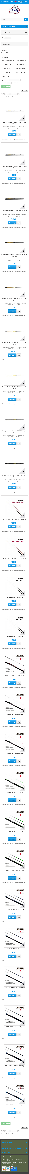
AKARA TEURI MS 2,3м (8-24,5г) (14, 1027)
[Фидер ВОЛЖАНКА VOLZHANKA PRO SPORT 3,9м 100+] (14, 243)
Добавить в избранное (7, 139)
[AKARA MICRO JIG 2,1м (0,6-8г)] (14, 586)
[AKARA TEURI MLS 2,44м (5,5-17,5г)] (14, 976)
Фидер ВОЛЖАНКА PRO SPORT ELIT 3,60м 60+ (14, 299)
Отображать (4, 82)
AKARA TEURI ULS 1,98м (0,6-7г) (14, 675)
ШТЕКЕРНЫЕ (20, 73)
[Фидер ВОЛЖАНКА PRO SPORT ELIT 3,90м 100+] (14, 463)
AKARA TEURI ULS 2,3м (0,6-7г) (14, 753)
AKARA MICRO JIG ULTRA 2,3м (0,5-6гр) (14, 558)
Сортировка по (4, 80)
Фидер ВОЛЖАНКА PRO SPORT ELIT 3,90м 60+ (14, 387)
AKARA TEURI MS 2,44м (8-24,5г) (14, 1066)
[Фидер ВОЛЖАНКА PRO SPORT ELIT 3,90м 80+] (14, 419)
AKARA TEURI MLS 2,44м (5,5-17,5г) (14, 987)
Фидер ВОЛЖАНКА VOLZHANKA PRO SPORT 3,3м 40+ (14, 122)
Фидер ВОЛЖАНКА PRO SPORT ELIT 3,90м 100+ (14, 475)
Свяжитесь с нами (20, 2)
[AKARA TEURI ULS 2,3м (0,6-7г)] (14, 742)
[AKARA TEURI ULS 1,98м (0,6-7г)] (14, 664)
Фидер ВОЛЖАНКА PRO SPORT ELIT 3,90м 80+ (14, 431)
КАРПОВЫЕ (7, 73)
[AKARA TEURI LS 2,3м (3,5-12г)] (14, 820)
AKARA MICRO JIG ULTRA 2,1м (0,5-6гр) (14, 519)
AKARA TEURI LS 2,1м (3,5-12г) (14, 792)
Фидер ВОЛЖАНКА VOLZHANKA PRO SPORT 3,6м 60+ (14, 167)
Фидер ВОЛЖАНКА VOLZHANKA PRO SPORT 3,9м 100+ (14, 255)
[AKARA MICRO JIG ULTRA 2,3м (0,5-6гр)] (14, 547)
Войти (26, 1)
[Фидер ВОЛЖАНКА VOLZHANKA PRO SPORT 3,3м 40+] (14, 110)
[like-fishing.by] (14, 9)
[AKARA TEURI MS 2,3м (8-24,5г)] (14, 1015)
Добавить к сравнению (20, 139)
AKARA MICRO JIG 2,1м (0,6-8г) (14, 597)
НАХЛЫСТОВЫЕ (7, 77)
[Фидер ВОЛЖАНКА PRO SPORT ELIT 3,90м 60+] (14, 375)
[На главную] (2, 38)
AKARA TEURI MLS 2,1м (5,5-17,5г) (14, 909)
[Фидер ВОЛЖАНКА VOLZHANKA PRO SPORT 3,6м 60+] (14, 155)
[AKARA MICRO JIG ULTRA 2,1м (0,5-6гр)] (14, 507)
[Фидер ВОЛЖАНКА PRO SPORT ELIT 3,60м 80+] (14, 331)
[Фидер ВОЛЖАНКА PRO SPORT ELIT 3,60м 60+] (14, 287)
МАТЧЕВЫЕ (7, 69)
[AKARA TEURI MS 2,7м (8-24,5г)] (14, 1093)
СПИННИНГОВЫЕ (8, 61)
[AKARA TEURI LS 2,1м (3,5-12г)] (14, 781)
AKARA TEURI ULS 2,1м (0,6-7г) (14, 714)
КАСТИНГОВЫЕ (21, 61)
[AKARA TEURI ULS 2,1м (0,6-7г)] (14, 703)
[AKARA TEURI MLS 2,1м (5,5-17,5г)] (14, 898)
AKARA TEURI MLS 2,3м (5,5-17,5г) (14, 948)
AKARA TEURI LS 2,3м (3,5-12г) (14, 831)
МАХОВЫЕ (20, 65)
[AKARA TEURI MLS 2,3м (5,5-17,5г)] (14, 937)
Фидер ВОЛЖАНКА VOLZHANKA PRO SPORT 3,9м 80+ (14, 211)
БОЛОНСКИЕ (20, 69)
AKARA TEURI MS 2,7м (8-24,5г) (14, 1105)
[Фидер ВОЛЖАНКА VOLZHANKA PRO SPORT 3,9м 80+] (14, 199)
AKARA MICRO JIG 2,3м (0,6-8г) (14, 636)
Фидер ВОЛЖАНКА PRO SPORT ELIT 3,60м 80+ (14, 343)
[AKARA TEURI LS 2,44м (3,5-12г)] (14, 859)
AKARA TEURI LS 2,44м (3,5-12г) (14, 870)
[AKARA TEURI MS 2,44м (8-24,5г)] (14, 1054)
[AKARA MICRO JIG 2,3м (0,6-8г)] (14, 625)
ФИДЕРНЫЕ (7, 65)
